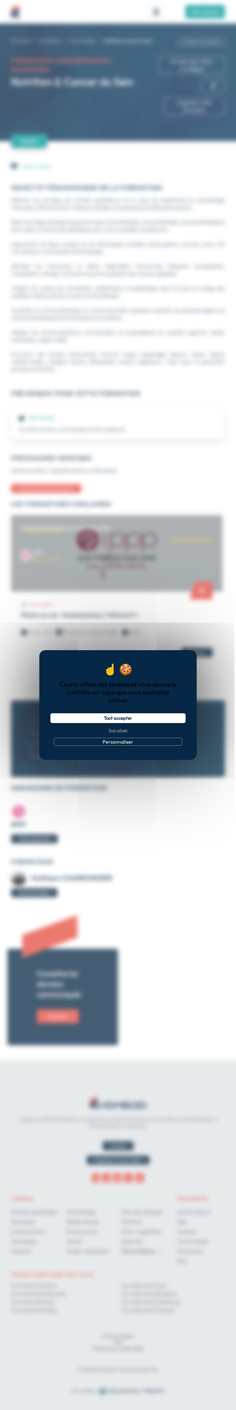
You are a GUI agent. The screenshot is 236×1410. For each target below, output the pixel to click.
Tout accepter (118, 718)
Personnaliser (118, 742)
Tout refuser (118, 730)
